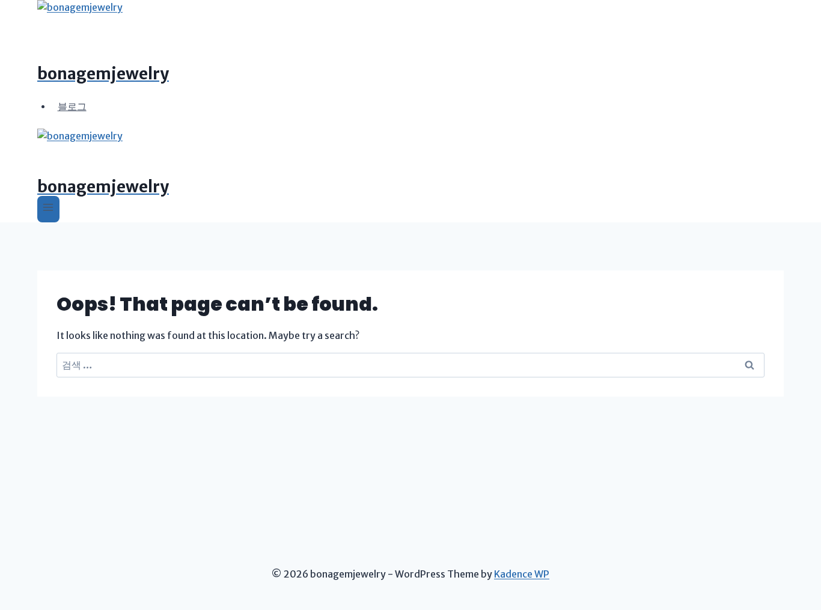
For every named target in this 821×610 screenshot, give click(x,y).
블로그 (72, 106)
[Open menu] (48, 209)
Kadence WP (521, 574)
